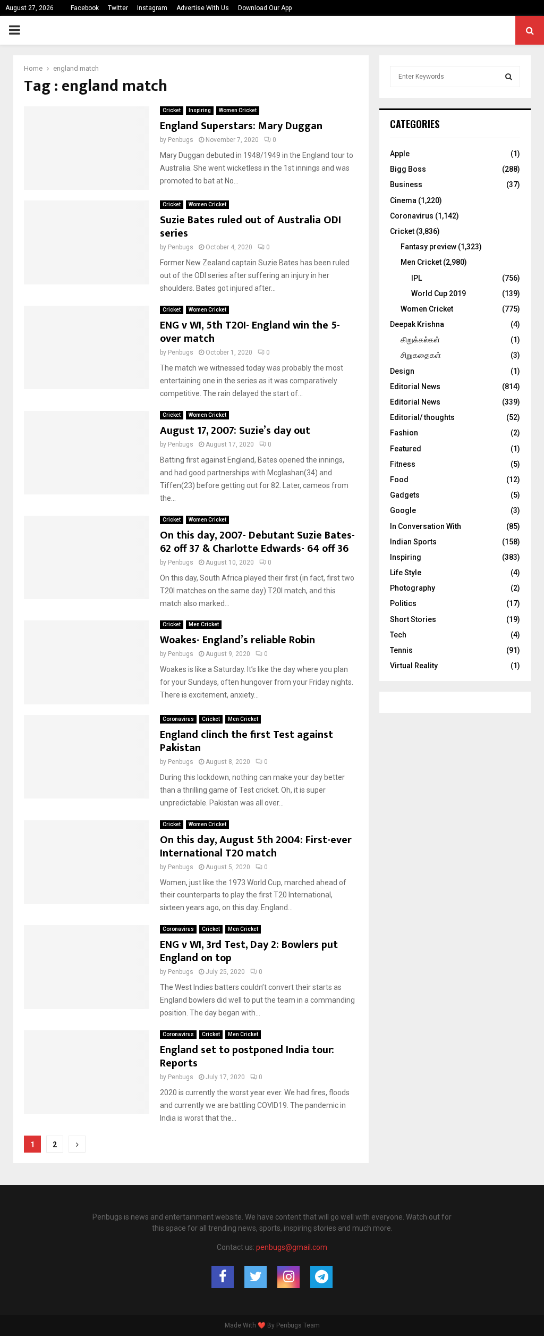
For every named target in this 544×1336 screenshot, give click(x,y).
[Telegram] (321, 1277)
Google (403, 510)
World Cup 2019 (438, 293)
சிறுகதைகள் (421, 355)
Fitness (402, 464)
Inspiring (200, 110)
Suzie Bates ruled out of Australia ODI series (250, 226)
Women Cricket (238, 110)
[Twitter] (255, 1277)
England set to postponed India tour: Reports (247, 1056)
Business (406, 184)
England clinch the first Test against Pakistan (246, 741)
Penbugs (180, 140)
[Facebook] (222, 1277)
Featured (405, 448)
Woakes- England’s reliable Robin (237, 640)
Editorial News (415, 386)
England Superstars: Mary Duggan (241, 126)
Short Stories (413, 619)
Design (402, 371)
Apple (400, 153)
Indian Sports (413, 541)
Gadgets (405, 495)
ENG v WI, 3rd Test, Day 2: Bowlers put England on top (249, 951)
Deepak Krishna (417, 324)
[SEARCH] (508, 76)
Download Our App (265, 8)
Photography (412, 588)
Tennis (401, 650)
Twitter (118, 8)
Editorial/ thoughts (422, 417)
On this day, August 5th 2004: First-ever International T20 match (256, 846)
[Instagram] (288, 1277)
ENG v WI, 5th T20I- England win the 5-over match (250, 332)
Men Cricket (204, 624)
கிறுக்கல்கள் (420, 339)
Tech (398, 635)
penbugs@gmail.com (291, 1247)
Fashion (404, 432)
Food (399, 479)
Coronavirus (178, 719)
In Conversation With (425, 526)
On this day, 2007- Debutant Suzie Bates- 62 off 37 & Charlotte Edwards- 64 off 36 (257, 542)
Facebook (85, 8)
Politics (403, 603)
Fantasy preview (428, 246)
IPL (416, 278)
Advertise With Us (202, 8)
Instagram (152, 8)
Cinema (403, 200)
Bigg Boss (408, 169)
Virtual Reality (414, 665)
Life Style (405, 572)
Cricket (172, 110)
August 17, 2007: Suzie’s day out (235, 431)
